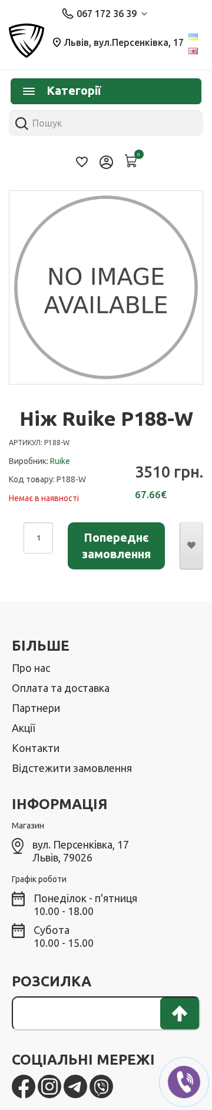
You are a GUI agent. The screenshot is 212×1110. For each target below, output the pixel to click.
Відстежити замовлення (72, 768)
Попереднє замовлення (116, 546)
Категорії (74, 90)
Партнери (36, 708)
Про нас (31, 668)
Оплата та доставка (61, 688)
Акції (23, 728)
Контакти (35, 748)
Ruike (60, 461)
